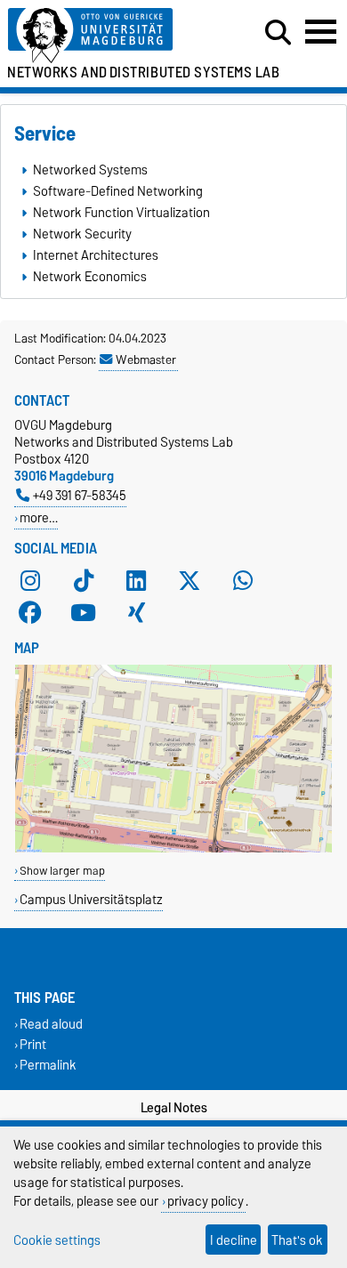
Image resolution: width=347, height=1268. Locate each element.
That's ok (297, 1240)
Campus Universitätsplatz (91, 899)
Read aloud (51, 1024)
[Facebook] (30, 612)
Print (33, 1045)
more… (39, 517)
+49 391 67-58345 (79, 495)
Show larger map (62, 870)
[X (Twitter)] (190, 580)
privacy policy (205, 1201)
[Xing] (136, 612)
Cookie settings (57, 1240)
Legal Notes (174, 1108)
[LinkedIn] (136, 580)
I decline (233, 1240)
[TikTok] (84, 580)
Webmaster (146, 359)
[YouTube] (84, 612)
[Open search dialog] (278, 33)
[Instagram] (30, 580)
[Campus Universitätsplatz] (173, 848)
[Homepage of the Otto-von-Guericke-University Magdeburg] (106, 36)
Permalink (48, 1065)
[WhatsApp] (243, 580)
